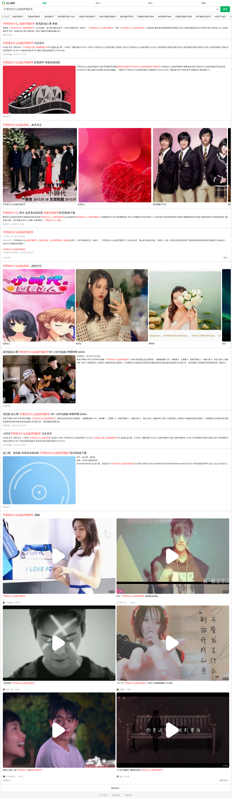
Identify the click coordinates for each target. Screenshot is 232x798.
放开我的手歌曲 (164, 16)
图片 (150, 3)
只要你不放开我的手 (87, 16)
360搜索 (9, 3)
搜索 (225, 9)
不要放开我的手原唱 (183, 16)
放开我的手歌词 (126, 16)
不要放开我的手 (34, 16)
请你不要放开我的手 (107, 16)
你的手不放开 (220, 16)
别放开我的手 (17, 16)
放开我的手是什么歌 (66, 16)
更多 (225, 257)
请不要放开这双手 (203, 16)
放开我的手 (49, 16)
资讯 (97, 3)
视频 (203, 3)
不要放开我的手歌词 (145, 16)
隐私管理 (116, 795)
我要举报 (128, 795)
